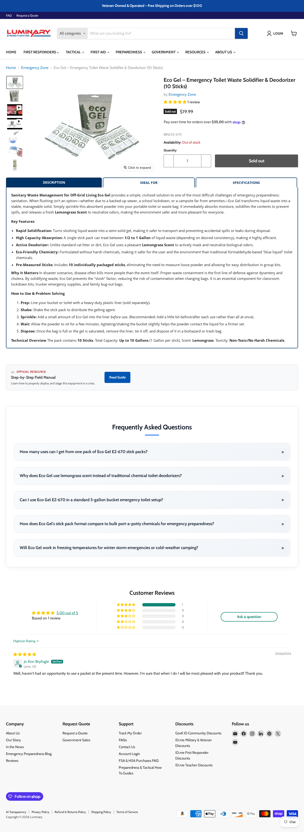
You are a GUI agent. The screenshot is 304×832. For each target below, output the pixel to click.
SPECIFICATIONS (246, 182)
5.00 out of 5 (67, 613)
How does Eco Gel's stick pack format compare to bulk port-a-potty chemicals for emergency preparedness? (152, 524)
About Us (224, 52)
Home (11, 52)
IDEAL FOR (148, 182)
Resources (195, 52)
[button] (276, 33)
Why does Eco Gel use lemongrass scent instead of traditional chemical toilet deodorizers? (152, 475)
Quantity (170, 150)
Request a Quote (27, 15)
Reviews (12, 761)
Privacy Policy (40, 812)
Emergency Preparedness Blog (29, 754)
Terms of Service (127, 812)
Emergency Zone (34, 68)
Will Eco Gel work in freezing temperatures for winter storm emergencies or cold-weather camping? (152, 547)
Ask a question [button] (249, 616)
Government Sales (76, 740)
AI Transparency (16, 812)
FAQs (123, 740)
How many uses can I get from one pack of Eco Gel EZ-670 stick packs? (152, 452)
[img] (24, 654)
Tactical (73, 52)
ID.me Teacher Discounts (194, 765)
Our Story (13, 740)
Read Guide (117, 377)
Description (54, 182)
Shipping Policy (101, 812)
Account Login (129, 754)
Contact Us (127, 747)
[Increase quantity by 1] (206, 161)
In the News (15, 747)
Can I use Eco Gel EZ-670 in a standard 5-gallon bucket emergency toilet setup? (152, 499)
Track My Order (130, 733)
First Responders (40, 52)
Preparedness (129, 52)
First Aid (98, 52)
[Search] (241, 33)
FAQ (9, 15)
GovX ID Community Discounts (198, 733)
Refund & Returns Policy (70, 812)
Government (164, 52)
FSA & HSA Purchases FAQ (139, 761)
